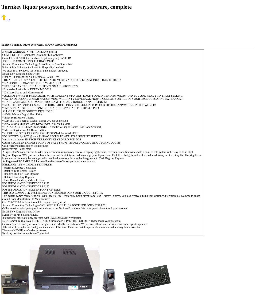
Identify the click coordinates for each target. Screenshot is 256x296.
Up (8, 19)
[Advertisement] (128, 32)
